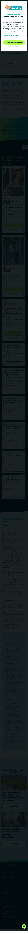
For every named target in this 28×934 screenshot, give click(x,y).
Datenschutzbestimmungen (11, 35)
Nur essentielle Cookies (14, 46)
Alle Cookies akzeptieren (14, 42)
